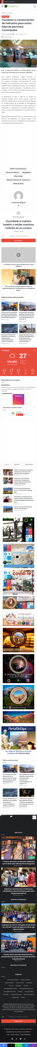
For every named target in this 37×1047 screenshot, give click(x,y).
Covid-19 (11, 985)
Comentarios (29, 464)
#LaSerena (4, 391)
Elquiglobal (27, 172)
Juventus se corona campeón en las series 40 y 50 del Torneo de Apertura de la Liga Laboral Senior (18, 927)
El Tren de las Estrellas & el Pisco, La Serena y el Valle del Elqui (23, 490)
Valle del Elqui (18, 183)
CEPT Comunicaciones (18, 169)
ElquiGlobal (5, 385)
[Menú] (2, 7)
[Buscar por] (35, 7)
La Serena (25, 985)
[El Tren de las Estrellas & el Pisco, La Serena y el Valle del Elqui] (8, 491)
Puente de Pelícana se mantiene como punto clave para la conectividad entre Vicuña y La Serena (8, 338)
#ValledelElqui (31, 387)
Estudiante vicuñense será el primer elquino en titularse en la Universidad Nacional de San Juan (23, 499)
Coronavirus (29, 982)
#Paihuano (22, 389)
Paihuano (20, 991)
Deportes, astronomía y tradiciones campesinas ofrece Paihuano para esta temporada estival (22, 481)
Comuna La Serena (25, 979)
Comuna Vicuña (20, 982)
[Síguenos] (34, 817)
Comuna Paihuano (13, 172)
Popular (6, 464)
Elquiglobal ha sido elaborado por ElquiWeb (17, 1031)
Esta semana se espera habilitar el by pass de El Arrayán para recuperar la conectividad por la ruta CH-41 (26, 316)
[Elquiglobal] (11, 6)
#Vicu (27, 389)
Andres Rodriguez (19, 202)
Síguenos (19, 396)
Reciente (17, 464)
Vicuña (23, 997)
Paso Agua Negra (29, 991)
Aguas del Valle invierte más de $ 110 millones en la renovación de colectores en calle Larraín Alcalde (26, 338)
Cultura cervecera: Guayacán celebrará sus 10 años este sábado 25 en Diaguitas (23, 471)
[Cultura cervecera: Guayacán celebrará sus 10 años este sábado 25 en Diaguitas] (8, 472)
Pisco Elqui (18, 176)
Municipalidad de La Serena (10, 988)
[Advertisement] (18, 28)
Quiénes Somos (15, 1034)
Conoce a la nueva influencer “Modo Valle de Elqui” (23, 508)
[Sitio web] (18, 206)
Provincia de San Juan (16, 994)
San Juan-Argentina (29, 994)
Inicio (8, 1034)
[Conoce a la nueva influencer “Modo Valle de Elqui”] (8, 509)
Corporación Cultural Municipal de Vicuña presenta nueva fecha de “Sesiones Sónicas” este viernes (26, 802)
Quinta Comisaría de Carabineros (19, 180)
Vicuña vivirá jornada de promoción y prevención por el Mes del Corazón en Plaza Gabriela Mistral (9, 315)
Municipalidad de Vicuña (10, 991)
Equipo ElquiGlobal (25, 1034)
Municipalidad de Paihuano (26, 988)
